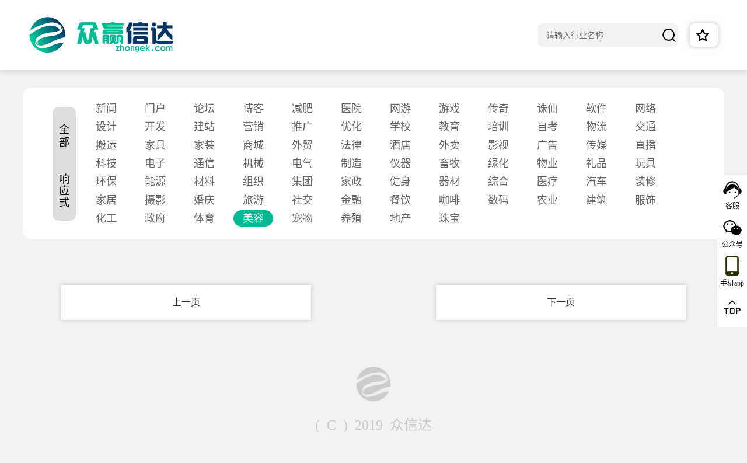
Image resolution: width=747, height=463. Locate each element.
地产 (400, 218)
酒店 (400, 145)
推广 (302, 127)
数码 (498, 200)
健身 (400, 181)
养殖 (351, 218)
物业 (547, 163)
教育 (449, 127)
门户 (155, 108)
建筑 (596, 200)
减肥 (302, 108)
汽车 (596, 181)
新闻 (106, 108)
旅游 (253, 200)
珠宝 (449, 218)
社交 (302, 200)
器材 (449, 181)
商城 (253, 145)
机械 (253, 163)
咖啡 (449, 200)
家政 (351, 181)
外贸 (302, 145)
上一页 (186, 302)
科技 (106, 163)
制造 (351, 163)
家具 (155, 145)
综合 (498, 181)
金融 (351, 200)
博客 (253, 108)
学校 (400, 127)
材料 (204, 181)
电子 (155, 163)
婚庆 (204, 200)
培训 (498, 127)
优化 (351, 127)
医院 (351, 108)
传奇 (498, 108)
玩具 (645, 163)
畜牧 (449, 163)
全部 (64, 136)
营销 (253, 127)
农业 (547, 200)
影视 (498, 145)
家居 (106, 200)
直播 (645, 145)
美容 (253, 218)
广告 (547, 145)
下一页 (561, 302)
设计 (106, 127)
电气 (302, 163)
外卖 (449, 145)
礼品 (596, 163)
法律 (351, 145)
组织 (253, 181)
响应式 (64, 190)
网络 (645, 108)
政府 (155, 218)
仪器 (400, 163)
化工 (106, 218)
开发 (155, 127)
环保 (106, 181)
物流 (596, 127)
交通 (645, 127)
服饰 (645, 200)
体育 (204, 218)
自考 (547, 127)
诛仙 (547, 108)
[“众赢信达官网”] (101, 35)
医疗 (547, 181)
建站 (204, 127)
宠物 (302, 218)
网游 (400, 108)
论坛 (204, 108)
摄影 (155, 200)
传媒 (596, 145)
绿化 (498, 163)
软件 (596, 108)
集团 (302, 181)
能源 (155, 181)
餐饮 (400, 200)
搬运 (106, 145)
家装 (204, 145)
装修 (645, 181)
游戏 (449, 108)
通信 (204, 163)
